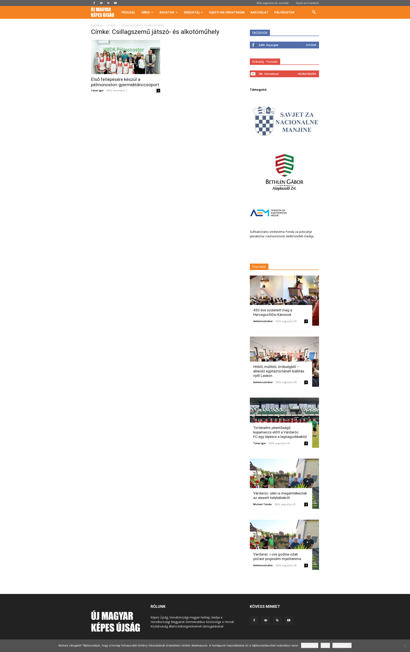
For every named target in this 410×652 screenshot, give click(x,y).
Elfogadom (310, 645)
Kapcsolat (259, 12)
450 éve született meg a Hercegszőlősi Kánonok (272, 312)
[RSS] (108, 3)
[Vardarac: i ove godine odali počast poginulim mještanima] (284, 545)
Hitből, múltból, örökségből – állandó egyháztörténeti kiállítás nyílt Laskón (278, 371)
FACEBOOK (259, 33)
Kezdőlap (96, 25)
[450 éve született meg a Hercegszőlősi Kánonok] (284, 301)
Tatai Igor (97, 90)
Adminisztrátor (263, 321)
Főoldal (128, 12)
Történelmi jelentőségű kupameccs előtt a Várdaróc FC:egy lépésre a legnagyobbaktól (280, 432)
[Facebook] (94, 3)
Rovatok (167, 12)
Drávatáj (191, 12)
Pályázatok (284, 12)
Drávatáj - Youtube (265, 61)
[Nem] (405, 646)
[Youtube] (115, 3)
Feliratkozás (307, 73)
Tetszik (311, 45)
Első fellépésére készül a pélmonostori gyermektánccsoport (125, 82)
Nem (325, 645)
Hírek (145, 12)
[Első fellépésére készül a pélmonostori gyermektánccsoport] (125, 57)
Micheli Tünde (262, 504)
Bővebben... (342, 645)
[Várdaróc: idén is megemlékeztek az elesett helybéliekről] (284, 484)
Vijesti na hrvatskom (307, 2)
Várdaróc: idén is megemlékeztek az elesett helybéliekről (280, 495)
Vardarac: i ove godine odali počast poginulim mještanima (277, 556)
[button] (314, 13)
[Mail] (101, 3)
